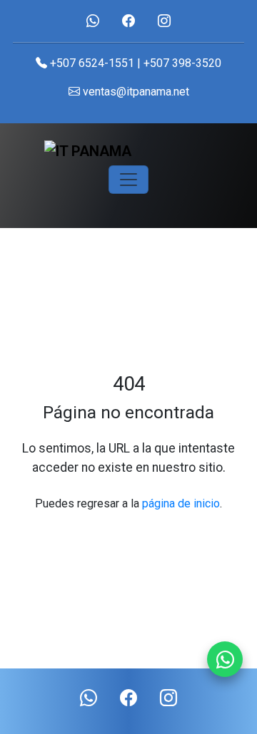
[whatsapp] (92, 21)
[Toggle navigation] (128, 179)
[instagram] (164, 21)
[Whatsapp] (225, 659)
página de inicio (181, 503)
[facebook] (128, 21)
